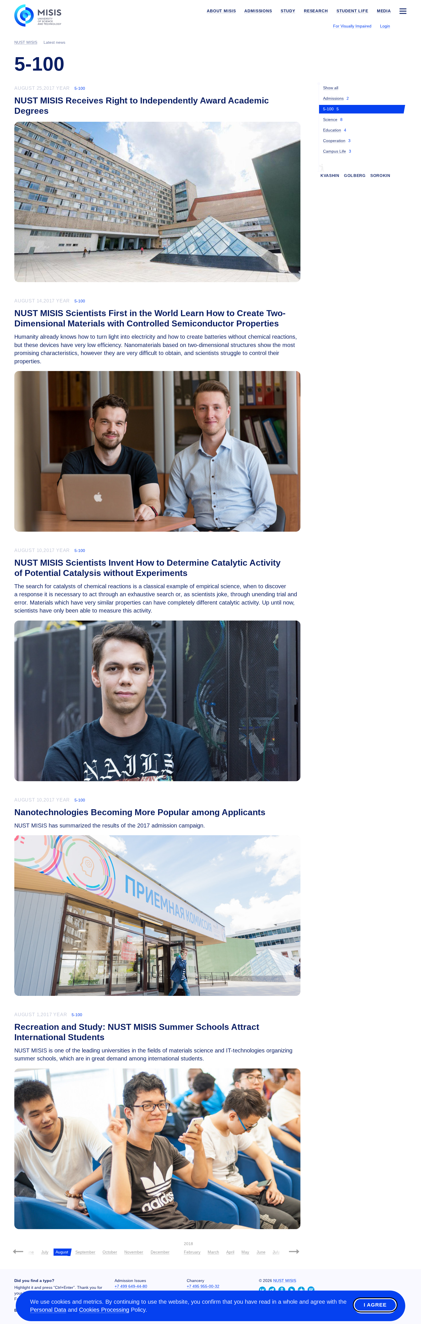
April (230, 1252)
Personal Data (48, 1310)
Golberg (355, 175)
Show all (330, 87)
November (133, 1252)
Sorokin (380, 175)
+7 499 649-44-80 (131, 1286)
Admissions (333, 98)
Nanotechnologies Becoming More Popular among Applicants (139, 812)
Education (332, 130)
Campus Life (334, 151)
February (192, 1252)
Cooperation (334, 140)
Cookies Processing (104, 1310)
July (44, 1252)
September (85, 1252)
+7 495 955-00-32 (203, 1286)
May (245, 1252)
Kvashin (329, 175)
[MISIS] (42, 15)
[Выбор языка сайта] (403, 26)
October (110, 1252)
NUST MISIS (284, 1280)
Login (385, 26)
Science (330, 119)
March (213, 1252)
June (29, 1252)
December (160, 1252)
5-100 (79, 88)
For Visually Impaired (352, 26)
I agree (375, 1305)
